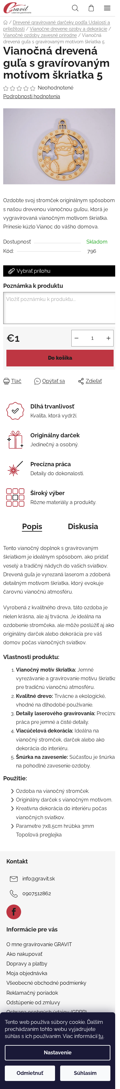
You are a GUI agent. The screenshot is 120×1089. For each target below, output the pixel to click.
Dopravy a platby (26, 964)
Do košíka (60, 358)
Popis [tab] (32, 526)
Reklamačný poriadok (32, 993)
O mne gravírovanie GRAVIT (39, 944)
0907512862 (36, 893)
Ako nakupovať (24, 954)
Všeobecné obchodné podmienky (46, 983)
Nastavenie (58, 1053)
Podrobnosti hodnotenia (31, 96)
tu (101, 1036)
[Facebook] (13, 912)
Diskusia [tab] (83, 526)
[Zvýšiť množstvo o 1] (108, 338)
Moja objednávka (26, 973)
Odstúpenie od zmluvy (33, 1002)
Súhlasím (85, 1073)
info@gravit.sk (38, 879)
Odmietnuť (30, 1073)
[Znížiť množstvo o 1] (76, 338)
